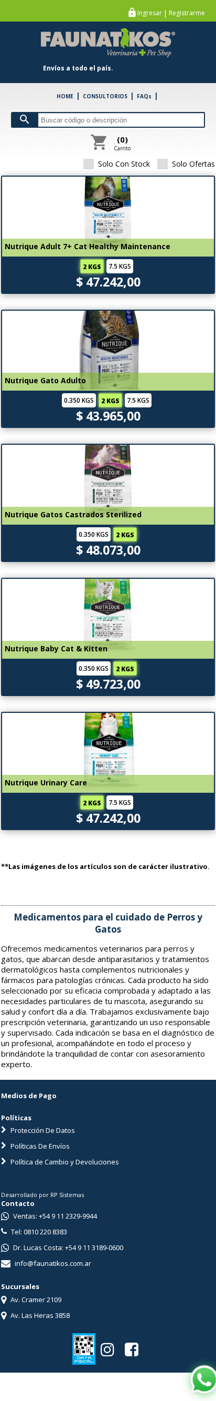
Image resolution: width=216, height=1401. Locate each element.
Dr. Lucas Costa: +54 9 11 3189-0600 (67, 1247)
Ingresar (149, 13)
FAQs (144, 96)
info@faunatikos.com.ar (52, 1263)
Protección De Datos (42, 1130)
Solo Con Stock (124, 164)
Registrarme (187, 13)
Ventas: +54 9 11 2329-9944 (54, 1216)
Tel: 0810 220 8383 (38, 1231)
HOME (65, 96)
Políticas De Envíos (39, 1146)
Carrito (122, 143)
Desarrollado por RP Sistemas (42, 1195)
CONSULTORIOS (105, 96)
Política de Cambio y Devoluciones (64, 1162)
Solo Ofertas (193, 164)
